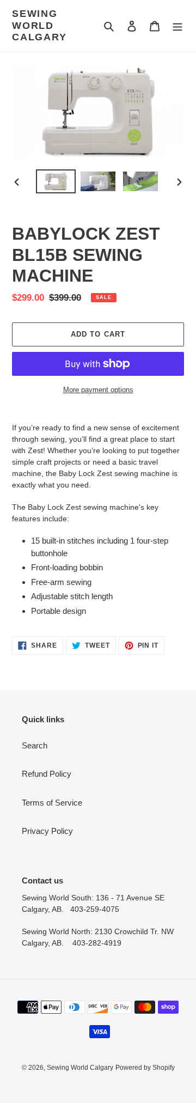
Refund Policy (46, 773)
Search (34, 745)
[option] (55, 182)
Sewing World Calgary (39, 25)
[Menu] (177, 26)
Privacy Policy (47, 831)
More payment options (98, 390)
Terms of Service (52, 802)
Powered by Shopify (145, 1067)
